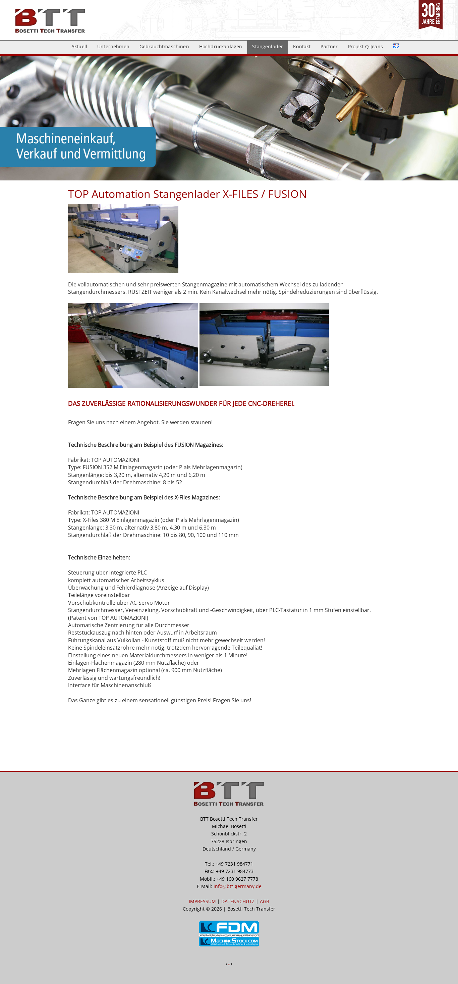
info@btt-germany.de (238, 886)
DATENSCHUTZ (237, 901)
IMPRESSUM (202, 901)
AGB (264, 901)
